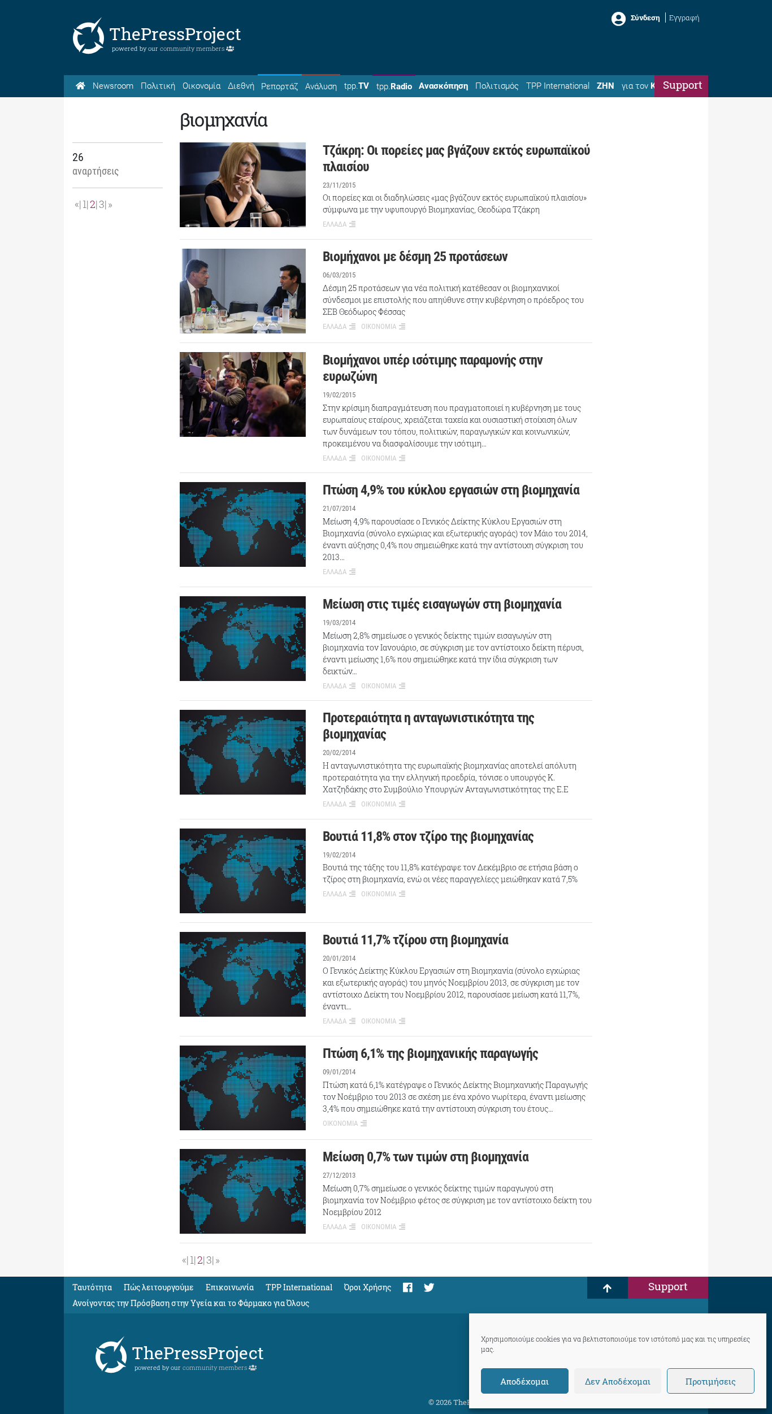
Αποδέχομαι (524, 1381)
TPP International (557, 86)
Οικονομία (201, 86)
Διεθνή (241, 86)
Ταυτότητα (92, 1287)
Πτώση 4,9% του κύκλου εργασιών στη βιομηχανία (451, 490)
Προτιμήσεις (711, 1381)
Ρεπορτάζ (279, 86)
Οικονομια (378, 326)
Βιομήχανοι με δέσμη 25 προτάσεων (415, 256)
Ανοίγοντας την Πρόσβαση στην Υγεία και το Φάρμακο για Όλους (190, 1303)
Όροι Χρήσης (367, 1287)
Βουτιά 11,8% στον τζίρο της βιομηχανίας (428, 836)
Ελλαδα (334, 224)
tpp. (356, 86)
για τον (649, 86)
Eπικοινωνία (230, 1287)
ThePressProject (175, 34)
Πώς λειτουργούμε (159, 1287)
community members (193, 48)
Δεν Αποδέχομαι (617, 1381)
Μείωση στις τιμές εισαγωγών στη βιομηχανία (442, 604)
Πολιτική (158, 86)
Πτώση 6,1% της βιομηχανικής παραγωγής (430, 1053)
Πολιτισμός (497, 86)
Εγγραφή (684, 17)
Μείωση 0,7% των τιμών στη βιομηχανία (425, 1157)
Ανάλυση (321, 86)
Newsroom (113, 86)
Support (682, 84)
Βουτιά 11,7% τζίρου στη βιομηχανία (415, 940)
